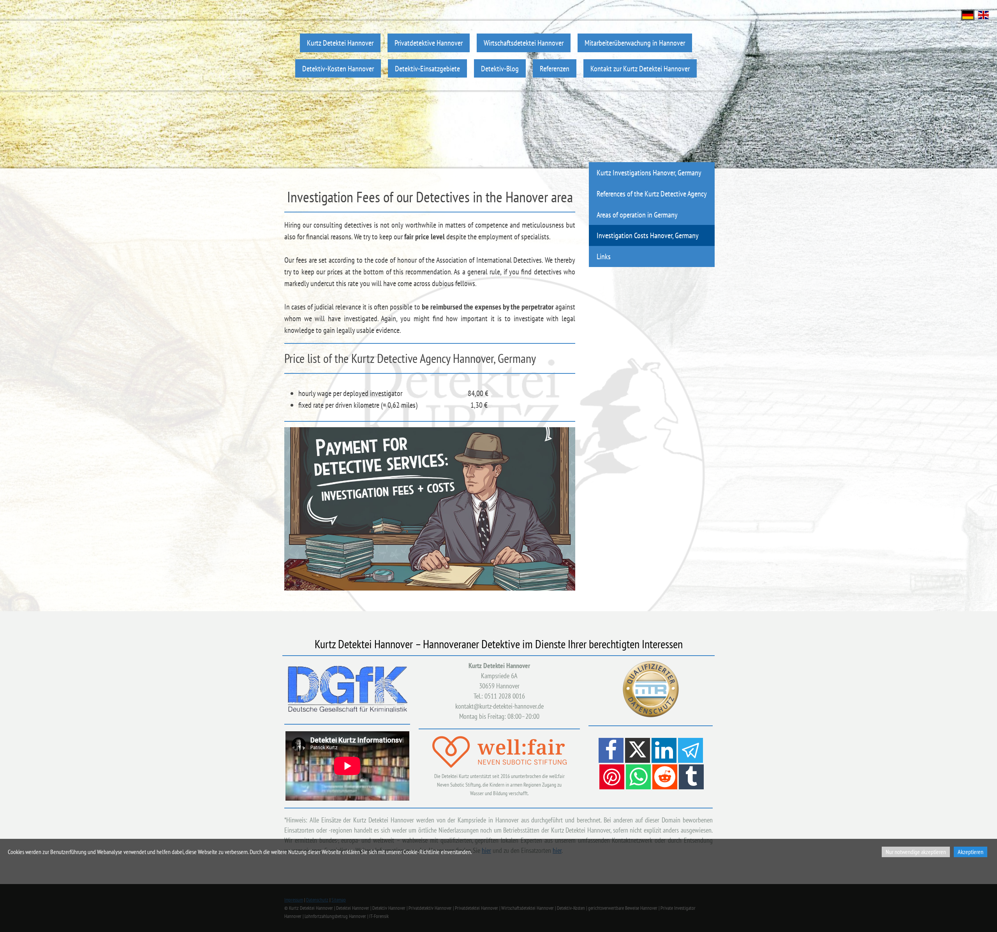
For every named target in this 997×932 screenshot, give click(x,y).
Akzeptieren (970, 852)
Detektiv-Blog (500, 68)
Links (604, 256)
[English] (983, 14)
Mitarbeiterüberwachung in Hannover (635, 43)
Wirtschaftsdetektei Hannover (524, 43)
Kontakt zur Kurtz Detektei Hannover (640, 68)
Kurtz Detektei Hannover (340, 43)
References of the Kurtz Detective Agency (652, 193)
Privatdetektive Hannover (429, 43)
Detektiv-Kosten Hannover (338, 68)
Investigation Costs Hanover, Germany (648, 235)
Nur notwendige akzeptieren (916, 852)
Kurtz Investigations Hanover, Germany (649, 172)
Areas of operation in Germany (637, 214)
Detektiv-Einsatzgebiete (427, 68)
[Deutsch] (968, 14)
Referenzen (554, 68)
